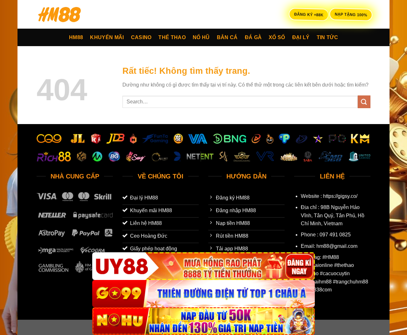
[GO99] (203, 294)
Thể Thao (172, 37)
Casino (141, 37)
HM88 (76, 37)
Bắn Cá (227, 37)
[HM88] (68, 14)
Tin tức (327, 37)
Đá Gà (253, 37)
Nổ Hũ (201, 37)
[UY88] (203, 266)
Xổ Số (277, 37)
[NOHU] (203, 321)
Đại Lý (301, 37)
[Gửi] (364, 101)
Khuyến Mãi (107, 37)
